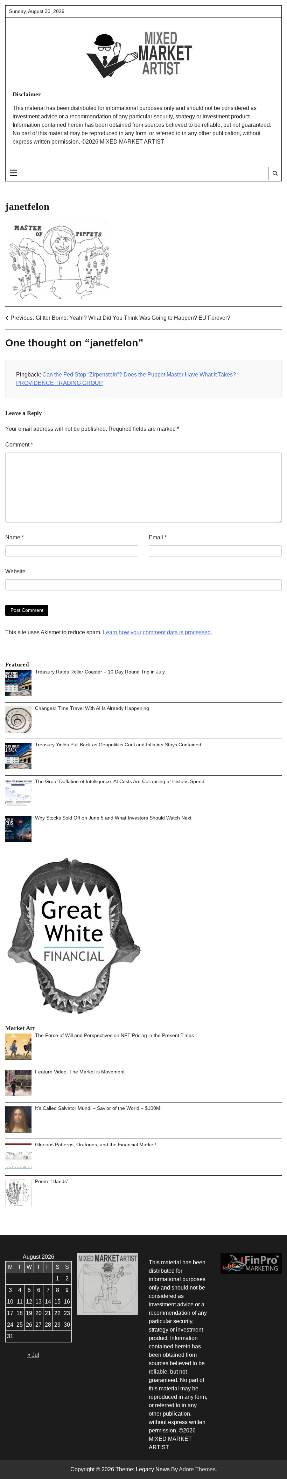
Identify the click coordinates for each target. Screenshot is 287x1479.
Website (15, 571)
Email (158, 537)
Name (14, 537)
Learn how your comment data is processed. (157, 632)
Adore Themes (197, 1469)
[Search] (274, 173)
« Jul (33, 1355)
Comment (19, 445)
